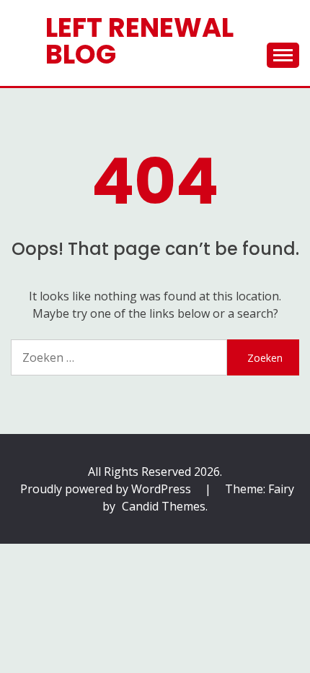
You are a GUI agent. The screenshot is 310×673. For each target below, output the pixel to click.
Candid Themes (163, 506)
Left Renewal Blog (139, 41)
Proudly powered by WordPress (107, 489)
